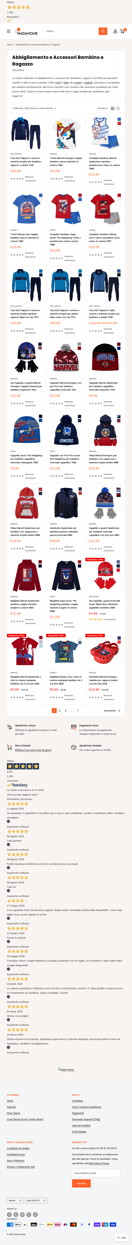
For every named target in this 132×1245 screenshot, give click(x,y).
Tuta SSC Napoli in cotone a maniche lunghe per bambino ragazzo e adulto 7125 (25, 161)
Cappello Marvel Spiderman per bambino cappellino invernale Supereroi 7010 (103, 386)
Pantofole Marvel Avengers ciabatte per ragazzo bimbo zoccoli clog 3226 (103, 680)
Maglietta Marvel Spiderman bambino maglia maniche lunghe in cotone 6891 (24, 604)
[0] (122, 31)
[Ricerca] (103, 31)
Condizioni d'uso (16, 1154)
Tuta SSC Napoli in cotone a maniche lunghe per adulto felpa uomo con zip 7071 (64, 313)
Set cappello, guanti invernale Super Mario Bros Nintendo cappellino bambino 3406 (104, 604)
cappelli (88, 82)
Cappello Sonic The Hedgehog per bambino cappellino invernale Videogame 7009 (26, 459)
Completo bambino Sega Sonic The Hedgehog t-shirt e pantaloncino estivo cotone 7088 (65, 239)
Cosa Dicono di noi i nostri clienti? (25, 1119)
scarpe (77, 82)
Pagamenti (78, 1113)
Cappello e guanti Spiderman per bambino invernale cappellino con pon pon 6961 (104, 531)
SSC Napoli (16, 154)
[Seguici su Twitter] (15, 1214)
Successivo (110, 710)
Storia (10, 1100)
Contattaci (77, 1100)
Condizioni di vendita (18, 1148)
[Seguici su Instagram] (22, 1214)
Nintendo (94, 597)
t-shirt (58, 82)
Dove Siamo (13, 1113)
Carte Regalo (79, 1131)
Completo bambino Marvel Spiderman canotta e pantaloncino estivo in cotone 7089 (104, 163)
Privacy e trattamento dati (21, 1166)
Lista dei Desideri (81, 1125)
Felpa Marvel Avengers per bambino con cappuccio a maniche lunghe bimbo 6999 (103, 459)
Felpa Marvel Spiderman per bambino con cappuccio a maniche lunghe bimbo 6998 (25, 531)
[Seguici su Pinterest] (28, 1214)
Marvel (53, 154)
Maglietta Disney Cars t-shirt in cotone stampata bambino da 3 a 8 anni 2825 (66, 680)
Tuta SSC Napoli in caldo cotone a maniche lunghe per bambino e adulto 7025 (104, 313)
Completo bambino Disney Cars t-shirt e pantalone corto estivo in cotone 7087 (104, 237)
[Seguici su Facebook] (9, 1214)
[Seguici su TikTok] (35, 1214)
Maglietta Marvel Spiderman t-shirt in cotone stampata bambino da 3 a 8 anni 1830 (25, 680)
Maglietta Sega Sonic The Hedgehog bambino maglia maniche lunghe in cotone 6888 (64, 606)
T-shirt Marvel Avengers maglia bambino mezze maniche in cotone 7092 (66, 161)
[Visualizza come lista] (118, 108)
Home (10, 44)
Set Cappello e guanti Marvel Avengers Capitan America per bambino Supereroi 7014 (26, 386)
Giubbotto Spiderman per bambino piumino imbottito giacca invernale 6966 (64, 531)
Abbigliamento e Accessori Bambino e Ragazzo (38, 44)
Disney (13, 230)
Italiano (12, 1200)
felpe (66, 82)
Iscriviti (81, 1183)
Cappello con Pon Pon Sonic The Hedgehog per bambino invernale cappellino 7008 (65, 459)
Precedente (13, 799)
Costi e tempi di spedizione (86, 1107)
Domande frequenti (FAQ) (86, 1119)
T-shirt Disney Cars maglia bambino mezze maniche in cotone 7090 (24, 237)
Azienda (11, 1107)
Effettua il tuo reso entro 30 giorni (33, 750)
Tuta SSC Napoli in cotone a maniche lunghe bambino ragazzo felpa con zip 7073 (25, 313)
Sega (13, 451)
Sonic (53, 230)
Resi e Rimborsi (15, 1160)
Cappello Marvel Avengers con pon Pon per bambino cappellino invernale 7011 (66, 386)
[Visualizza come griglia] (112, 108)
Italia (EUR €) (33, 1200)
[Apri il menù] (8, 31)
